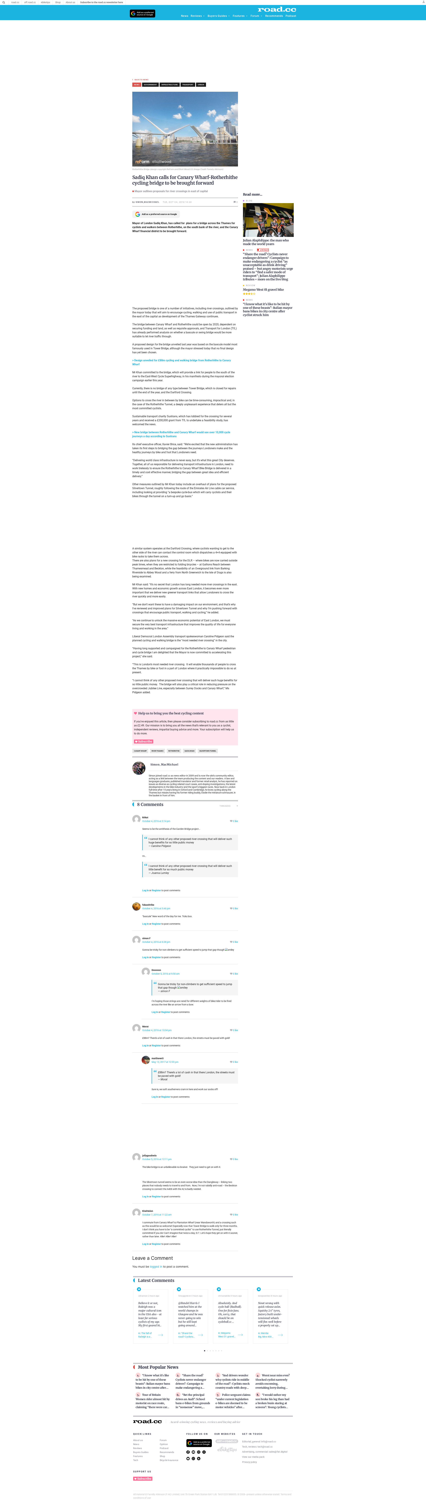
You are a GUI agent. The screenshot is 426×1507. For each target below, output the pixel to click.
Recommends (167, 1452)
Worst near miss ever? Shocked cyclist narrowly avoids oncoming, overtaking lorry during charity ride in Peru (272, 1383)
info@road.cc (268, 1441)
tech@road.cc (265, 1446)
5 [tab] (215, 1350)
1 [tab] (204, 1350)
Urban (201, 85)
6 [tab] (218, 1350)
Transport (187, 85)
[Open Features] (246, 16)
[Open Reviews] (204, 16)
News (136, 1444)
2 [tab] (207, 1350)
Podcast (164, 1448)
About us (138, 1440)
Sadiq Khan (189, 751)
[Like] (231, 821)
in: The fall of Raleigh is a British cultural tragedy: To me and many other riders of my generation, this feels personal (146, 1335)
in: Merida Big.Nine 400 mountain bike (265, 1335)
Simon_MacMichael (164, 764)
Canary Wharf (140, 751)
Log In (145, 890)
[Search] (3, 2)
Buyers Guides (140, 1452)
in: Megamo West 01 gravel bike (226, 1335)
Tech (135, 1460)
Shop (162, 1456)
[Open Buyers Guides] (229, 16)
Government (150, 85)
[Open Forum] (261, 16)
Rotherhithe (174, 751)
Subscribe (145, 741)
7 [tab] (221, 1350)
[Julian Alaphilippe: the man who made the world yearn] (268, 220)
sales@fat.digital (278, 1451)
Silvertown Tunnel (207, 751)
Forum (163, 1440)
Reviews (137, 1448)
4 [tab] (213, 1350)
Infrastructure (169, 85)
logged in (156, 1266)
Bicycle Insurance (169, 1460)
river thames (157, 751)
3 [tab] (210, 1350)
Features (138, 1456)
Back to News (141, 80)
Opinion (164, 1444)
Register (156, 890)
